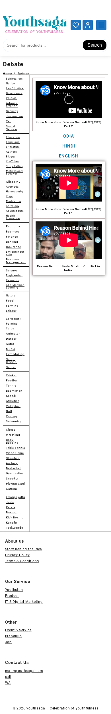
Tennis (11, 385)
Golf (9, 411)
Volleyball (13, 406)
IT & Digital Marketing (24, 602)
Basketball (13, 468)
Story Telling (14, 166)
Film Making (15, 354)
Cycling (11, 416)
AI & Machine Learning (15, 286)
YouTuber (12, 161)
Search (94, 45)
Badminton (14, 390)
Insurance (13, 246)
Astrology (12, 206)
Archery (12, 463)
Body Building (12, 441)
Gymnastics (15, 473)
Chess (10, 429)
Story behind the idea (23, 549)
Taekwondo (14, 527)
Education (13, 137)
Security (12, 111)
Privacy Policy (17, 555)
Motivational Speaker (14, 172)
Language (13, 142)
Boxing (11, 512)
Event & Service (18, 630)
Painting (12, 323)
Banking (12, 241)
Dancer (11, 338)
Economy (13, 226)
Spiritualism (14, 78)
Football (12, 380)
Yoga (9, 196)
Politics (11, 98)
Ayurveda (12, 186)
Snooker (12, 478)
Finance (12, 236)
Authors (11, 151)
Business (13, 231)
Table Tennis (15, 447)
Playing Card (15, 483)
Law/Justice (15, 88)
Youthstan (14, 590)
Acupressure (15, 210)
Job (8, 642)
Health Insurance (13, 217)
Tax (8, 121)
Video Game (15, 452)
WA (8, 683)
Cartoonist (13, 318)
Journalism (14, 116)
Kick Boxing (15, 517)
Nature (10, 295)
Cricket (11, 375)
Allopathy (13, 181)
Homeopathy (14, 191)
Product (12, 596)
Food (10, 300)
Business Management (16, 261)
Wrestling (13, 434)
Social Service (11, 128)
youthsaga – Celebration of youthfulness (62, 708)
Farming (12, 305)
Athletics (12, 400)
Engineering (14, 275)
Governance (14, 93)
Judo (10, 502)
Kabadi (11, 395)
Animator (13, 333)
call (8, 677)
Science (12, 270)
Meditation (13, 201)
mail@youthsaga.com (24, 671)
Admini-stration (12, 104)
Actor (10, 343)
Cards (10, 328)
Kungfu (11, 522)
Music (10, 348)
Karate (10, 507)
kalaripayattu (15, 497)
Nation (10, 83)
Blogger (11, 156)
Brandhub (13, 636)
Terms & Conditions (22, 561)
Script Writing (11, 361)
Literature (13, 147)
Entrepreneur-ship (15, 253)
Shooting (13, 458)
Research (12, 280)
